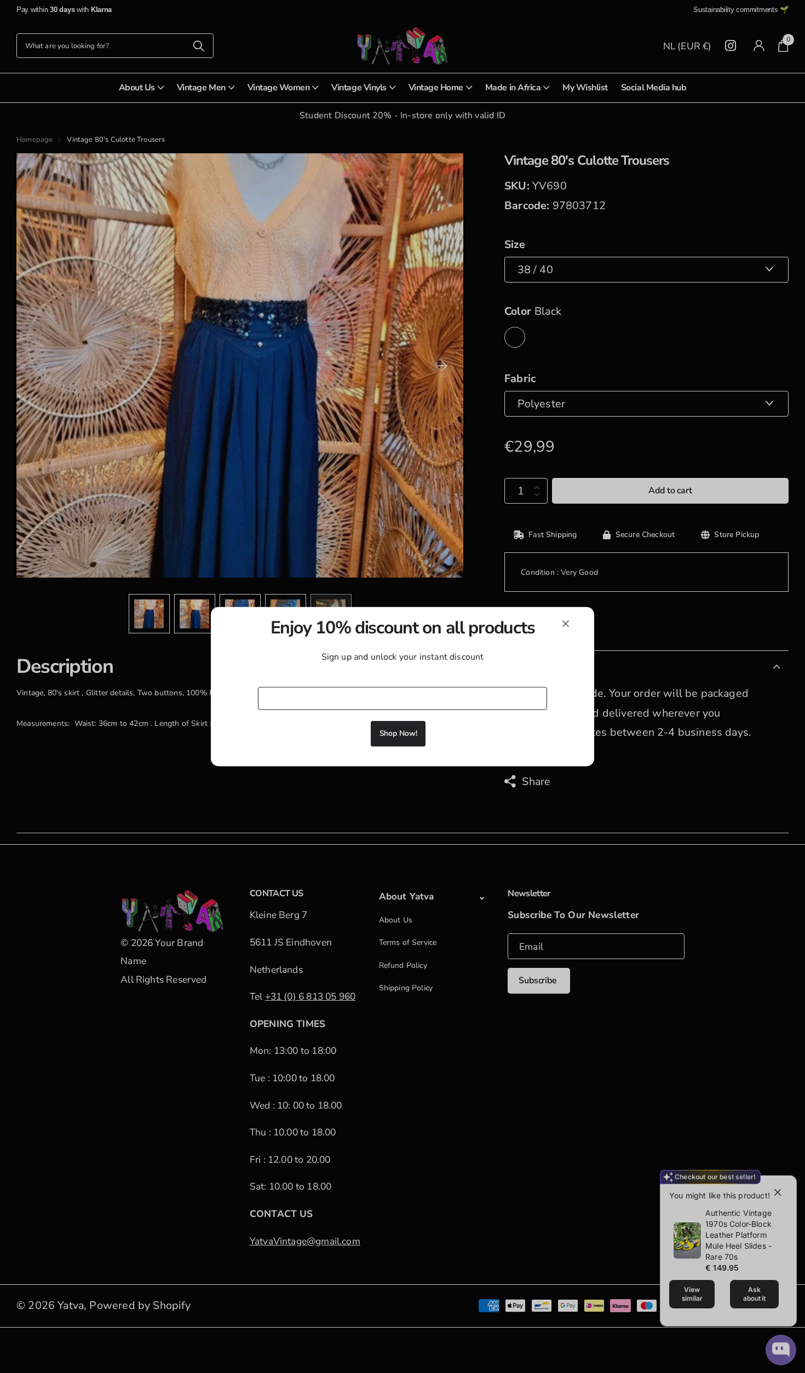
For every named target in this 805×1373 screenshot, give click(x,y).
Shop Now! (398, 733)
